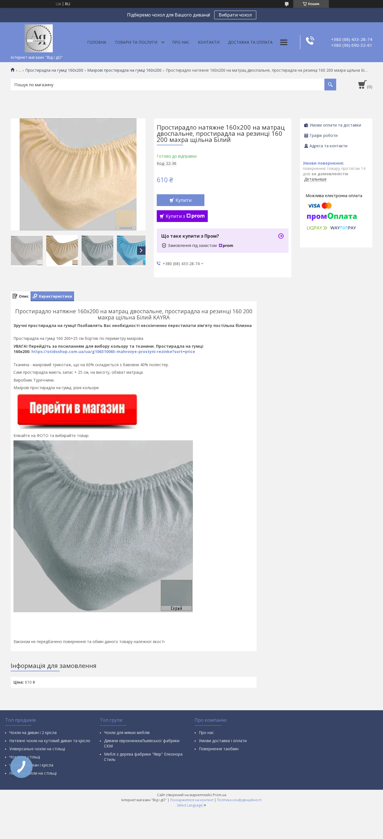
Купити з (175, 216)
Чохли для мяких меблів (127, 732)
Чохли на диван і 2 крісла (33, 732)
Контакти (209, 42)
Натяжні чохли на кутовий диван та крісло (49, 740)
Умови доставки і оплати (223, 740)
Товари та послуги (136, 42)
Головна (96, 42)
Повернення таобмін (219, 748)
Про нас (181, 42)
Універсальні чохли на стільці (37, 748)
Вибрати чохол (235, 15)
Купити (184, 200)
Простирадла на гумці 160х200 (54, 70)
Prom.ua (219, 795)
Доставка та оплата (250, 42)
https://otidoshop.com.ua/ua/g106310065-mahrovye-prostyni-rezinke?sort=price (113, 351)
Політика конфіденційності (239, 800)
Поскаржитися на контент (191, 800)
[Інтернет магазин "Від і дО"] (39, 37)
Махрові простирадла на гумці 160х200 (124, 70)
